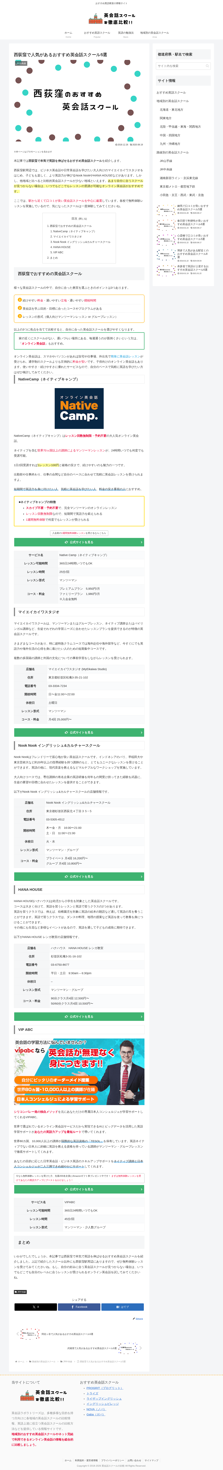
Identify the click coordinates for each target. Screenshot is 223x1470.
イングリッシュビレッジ (103, 1404)
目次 (74, 218)
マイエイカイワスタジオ (67, 236)
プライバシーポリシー (112, 1460)
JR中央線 (21, 1292)
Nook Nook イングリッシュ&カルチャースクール (82, 241)
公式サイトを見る (81, 542)
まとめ (54, 257)
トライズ (92, 1393)
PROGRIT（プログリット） (105, 1388)
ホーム (68, 1460)
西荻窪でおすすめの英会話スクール (71, 225)
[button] (207, 66)
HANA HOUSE (62, 247)
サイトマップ (151, 1460)
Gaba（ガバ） (96, 1414)
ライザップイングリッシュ (104, 1398)
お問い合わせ (134, 1460)
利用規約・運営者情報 (86, 1460)
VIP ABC (58, 252)
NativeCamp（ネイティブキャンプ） (74, 231)
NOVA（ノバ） (96, 1409)
